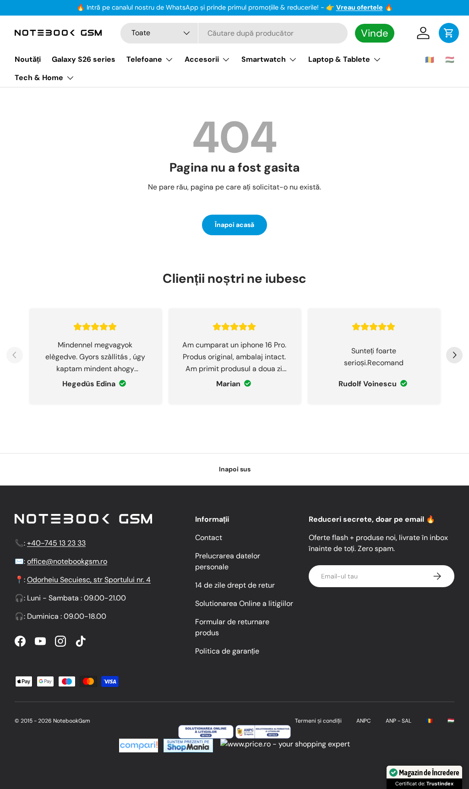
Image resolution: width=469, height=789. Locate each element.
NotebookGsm (71, 720)
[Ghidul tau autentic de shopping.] (138, 744)
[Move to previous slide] (15, 356)
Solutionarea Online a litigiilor (244, 603)
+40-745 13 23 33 (56, 543)
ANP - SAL (398, 720)
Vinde (374, 33)
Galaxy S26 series (83, 59)
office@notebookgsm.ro (67, 561)
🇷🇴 (429, 60)
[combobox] (234, 33)
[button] (449, 33)
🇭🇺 (449, 60)
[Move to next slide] (454, 356)
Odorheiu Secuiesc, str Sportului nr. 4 (89, 579)
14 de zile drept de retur (235, 585)
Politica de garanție (227, 651)
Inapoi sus (235, 469)
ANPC (363, 720)
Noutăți (28, 59)
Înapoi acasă (234, 225)
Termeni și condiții (318, 720)
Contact (208, 537)
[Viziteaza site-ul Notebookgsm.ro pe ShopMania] (187, 744)
